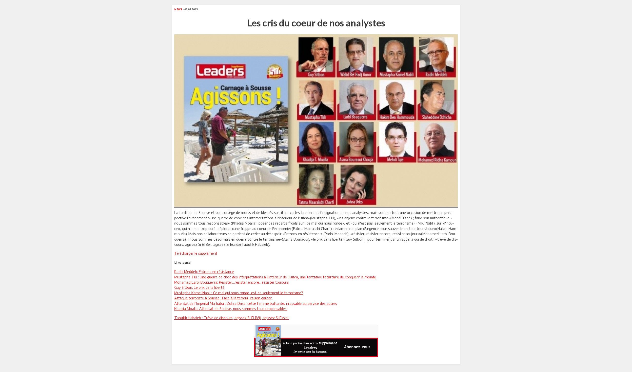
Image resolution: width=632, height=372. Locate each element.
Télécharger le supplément (195, 253)
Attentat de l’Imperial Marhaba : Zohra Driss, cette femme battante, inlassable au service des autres (255, 303)
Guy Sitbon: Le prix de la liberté (199, 287)
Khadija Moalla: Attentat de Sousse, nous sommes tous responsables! (230, 308)
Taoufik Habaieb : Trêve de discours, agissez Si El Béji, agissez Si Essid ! (231, 317)
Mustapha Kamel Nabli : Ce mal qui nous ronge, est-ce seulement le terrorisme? (238, 292)
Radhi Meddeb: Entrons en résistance (204, 271)
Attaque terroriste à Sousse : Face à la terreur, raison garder (223, 298)
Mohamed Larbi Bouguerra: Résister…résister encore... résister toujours (231, 282)
